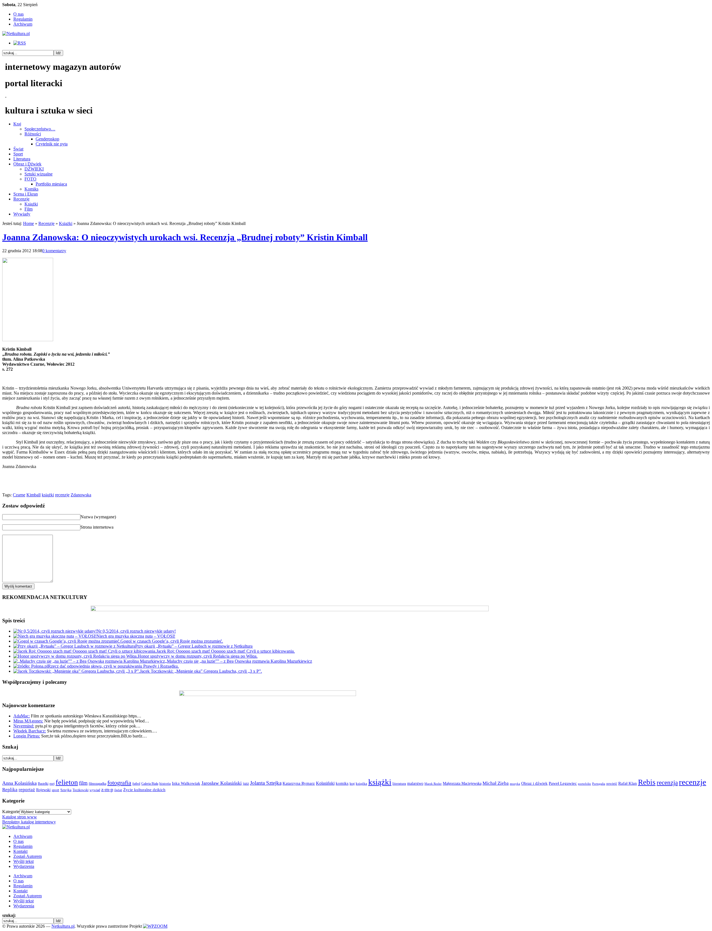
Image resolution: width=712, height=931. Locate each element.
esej (52, 783)
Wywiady (21, 214)
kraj (352, 784)
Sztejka (65, 790)
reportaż (27, 789)
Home (28, 223)
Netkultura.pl (63, 926)
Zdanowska (81, 494)
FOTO (30, 179)
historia (165, 784)
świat (118, 790)
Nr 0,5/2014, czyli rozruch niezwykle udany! (136, 631)
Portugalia (598, 783)
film (83, 783)
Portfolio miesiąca (51, 184)
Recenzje (21, 199)
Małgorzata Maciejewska (462, 783)
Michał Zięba (496, 783)
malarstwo (415, 783)
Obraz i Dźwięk (27, 164)
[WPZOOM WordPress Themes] (155, 926)
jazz (246, 783)
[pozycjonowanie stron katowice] (356, 919)
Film (28, 209)
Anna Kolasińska (19, 783)
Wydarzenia (23, 866)
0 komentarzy (54, 250)
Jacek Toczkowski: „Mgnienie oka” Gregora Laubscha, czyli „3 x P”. (201, 671)
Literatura (21, 159)
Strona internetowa (96, 527)
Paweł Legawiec (563, 783)
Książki (31, 204)
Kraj (17, 124)
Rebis (647, 782)
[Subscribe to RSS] (19, 43)
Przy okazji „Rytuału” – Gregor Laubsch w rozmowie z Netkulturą (194, 646)
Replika (10, 789)
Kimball (33, 494)
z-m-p (107, 789)
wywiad (95, 790)
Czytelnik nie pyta (52, 144)
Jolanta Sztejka (265, 783)
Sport (18, 154)
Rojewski (43, 790)
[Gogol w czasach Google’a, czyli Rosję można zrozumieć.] (66, 641)
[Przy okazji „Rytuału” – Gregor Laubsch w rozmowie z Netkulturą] (74, 646)
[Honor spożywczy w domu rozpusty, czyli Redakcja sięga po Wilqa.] (75, 656)
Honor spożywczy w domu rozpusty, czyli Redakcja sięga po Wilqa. (198, 656)
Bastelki (43, 784)
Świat (18, 149)
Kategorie (10, 811)
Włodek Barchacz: (29, 731)
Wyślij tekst (23, 861)
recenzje (62, 494)
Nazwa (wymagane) (98, 516)
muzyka (515, 783)
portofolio (584, 783)
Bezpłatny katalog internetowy (29, 821)
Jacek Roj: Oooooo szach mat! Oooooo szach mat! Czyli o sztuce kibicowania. (225, 651)
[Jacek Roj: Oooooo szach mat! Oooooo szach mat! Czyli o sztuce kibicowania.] (84, 651)
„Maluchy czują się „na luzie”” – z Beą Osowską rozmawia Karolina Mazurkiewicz (238, 661)
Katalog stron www (19, 816)
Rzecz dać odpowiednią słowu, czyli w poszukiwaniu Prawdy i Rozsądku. (113, 666)
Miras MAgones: (28, 721)
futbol (136, 784)
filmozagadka (97, 783)
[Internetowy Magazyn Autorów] (16, 33)
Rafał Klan (627, 783)
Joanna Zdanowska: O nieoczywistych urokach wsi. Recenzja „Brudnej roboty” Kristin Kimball (185, 237)
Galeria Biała (149, 783)
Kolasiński (325, 783)
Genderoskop (47, 139)
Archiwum (22, 24)
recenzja (667, 782)
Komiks (31, 189)
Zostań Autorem (27, 856)
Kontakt (20, 851)
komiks (342, 783)
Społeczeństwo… (39, 129)
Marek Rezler (433, 783)
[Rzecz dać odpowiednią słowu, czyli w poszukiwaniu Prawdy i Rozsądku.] (30, 666)
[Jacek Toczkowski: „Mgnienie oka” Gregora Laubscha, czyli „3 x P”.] (76, 671)
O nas (18, 14)
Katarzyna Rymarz (299, 783)
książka (361, 784)
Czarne (19, 494)
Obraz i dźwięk (534, 783)
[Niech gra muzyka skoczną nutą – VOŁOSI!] (55, 636)
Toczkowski (80, 790)
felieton (67, 782)
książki (48, 494)
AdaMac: (21, 716)
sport (55, 790)
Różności (32, 134)
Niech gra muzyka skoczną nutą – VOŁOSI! (136, 636)
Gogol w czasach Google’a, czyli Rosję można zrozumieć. (171, 641)
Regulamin (23, 19)
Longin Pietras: (26, 736)
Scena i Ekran (25, 194)
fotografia (119, 782)
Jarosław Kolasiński (221, 783)
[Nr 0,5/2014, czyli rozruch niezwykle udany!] (55, 631)
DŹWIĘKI (34, 169)
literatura (399, 783)
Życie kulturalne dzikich (144, 790)
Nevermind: (23, 726)
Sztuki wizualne (38, 174)
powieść (611, 783)
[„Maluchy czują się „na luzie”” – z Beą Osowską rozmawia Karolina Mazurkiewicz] (89, 661)
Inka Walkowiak (186, 783)
